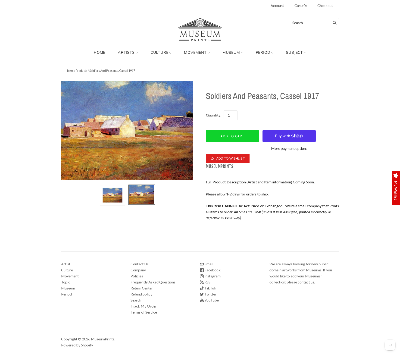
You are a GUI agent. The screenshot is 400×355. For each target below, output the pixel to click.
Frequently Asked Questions (153, 282)
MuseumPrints (219, 166)
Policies (137, 276)
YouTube (211, 300)
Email (208, 264)
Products (81, 70)
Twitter (210, 294)
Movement (70, 276)
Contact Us (140, 264)
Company (138, 270)
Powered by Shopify (77, 345)
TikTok (210, 288)
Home (70, 70)
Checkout (325, 5)
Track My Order (144, 306)
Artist (65, 264)
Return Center (142, 288)
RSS (207, 282)
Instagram (212, 276)
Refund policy (141, 294)
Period (66, 294)
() (300, 5)
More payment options (289, 148)
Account (277, 5)
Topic (65, 282)
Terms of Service (144, 312)
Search (136, 300)
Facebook (212, 270)
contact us (306, 282)
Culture (67, 270)
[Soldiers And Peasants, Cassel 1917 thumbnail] (112, 195)
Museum (68, 288)
